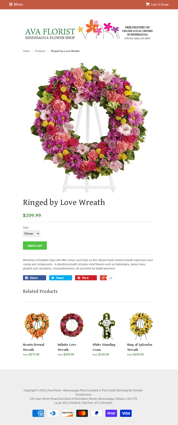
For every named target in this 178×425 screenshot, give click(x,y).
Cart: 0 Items (160, 4)
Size (26, 227)
